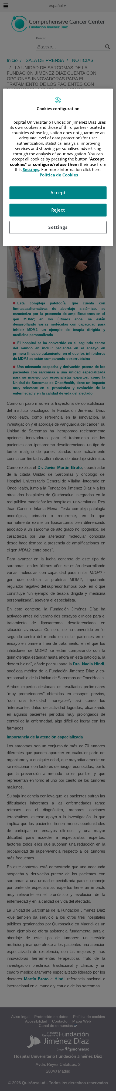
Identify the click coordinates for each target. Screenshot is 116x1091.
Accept (58, 193)
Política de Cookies (59, 175)
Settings (57, 228)
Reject (58, 210)
